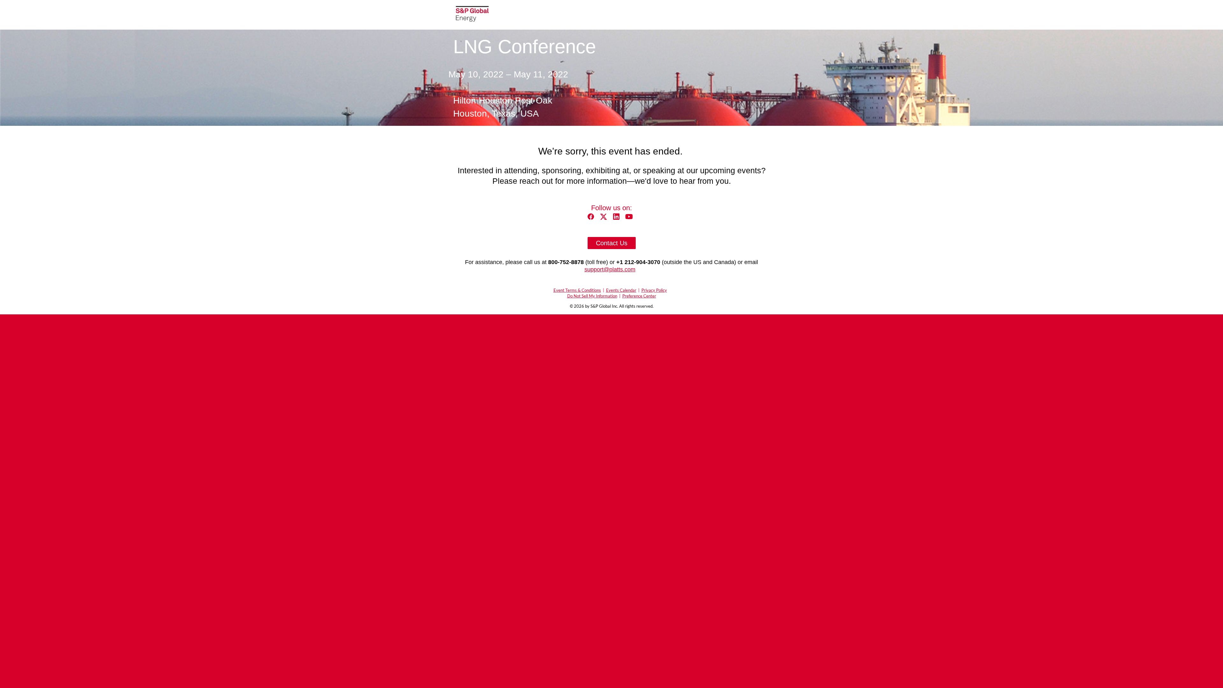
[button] (592, 219)
